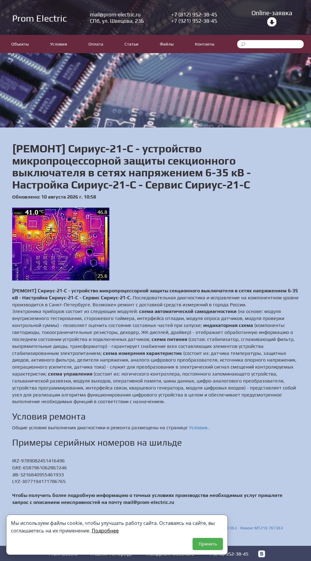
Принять (208, 544)
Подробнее (105, 530)
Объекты (20, 43)
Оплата (95, 43)
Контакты (204, 43)
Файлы (167, 43)
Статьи (131, 43)
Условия (58, 43)
